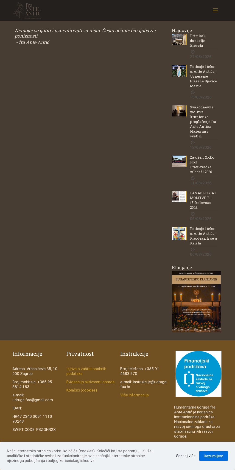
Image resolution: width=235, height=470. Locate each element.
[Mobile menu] (215, 10)
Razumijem (213, 456)
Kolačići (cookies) (81, 390)
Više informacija (134, 395)
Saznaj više (186, 455)
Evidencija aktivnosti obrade (90, 382)
